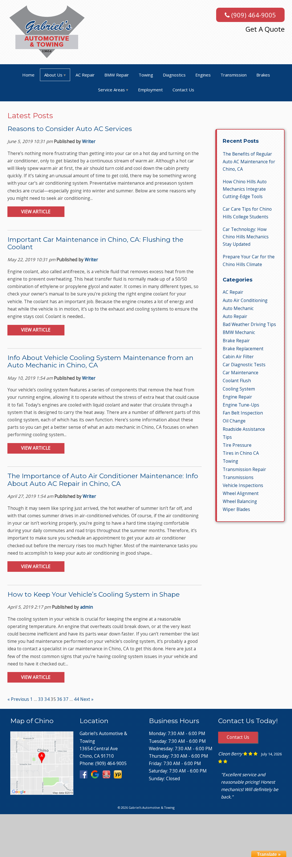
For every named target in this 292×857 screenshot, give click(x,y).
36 (59, 699)
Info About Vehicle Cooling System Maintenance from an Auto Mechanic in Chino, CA (100, 361)
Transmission (233, 75)
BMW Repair (116, 75)
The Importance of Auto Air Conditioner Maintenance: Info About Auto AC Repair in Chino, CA (102, 479)
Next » (87, 699)
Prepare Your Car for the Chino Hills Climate (249, 260)
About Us (53, 75)
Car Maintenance (240, 373)
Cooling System (239, 389)
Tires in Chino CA (241, 453)
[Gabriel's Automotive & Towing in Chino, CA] (42, 793)
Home (28, 75)
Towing (146, 75)
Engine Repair (237, 397)
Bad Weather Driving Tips (249, 324)
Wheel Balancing (240, 501)
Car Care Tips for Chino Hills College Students (247, 213)
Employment (150, 89)
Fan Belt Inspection (243, 413)
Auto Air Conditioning (245, 300)
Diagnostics (174, 75)
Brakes (263, 75)
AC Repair (85, 75)
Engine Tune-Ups (241, 405)
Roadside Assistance (244, 429)
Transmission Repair (244, 469)
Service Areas (111, 89)
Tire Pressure (237, 445)
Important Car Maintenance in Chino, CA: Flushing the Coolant (95, 243)
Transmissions (238, 477)
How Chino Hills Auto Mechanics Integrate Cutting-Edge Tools (245, 189)
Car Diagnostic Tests (244, 365)
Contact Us (183, 89)
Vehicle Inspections (243, 485)
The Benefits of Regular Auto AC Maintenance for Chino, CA (249, 161)
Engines (203, 75)
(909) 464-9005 (253, 15)
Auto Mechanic (238, 308)
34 (47, 699)
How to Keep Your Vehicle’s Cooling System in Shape (93, 594)
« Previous (18, 699)
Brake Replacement (243, 349)
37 (65, 699)
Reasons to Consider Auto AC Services (69, 129)
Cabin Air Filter (238, 357)
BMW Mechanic (239, 332)
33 (40, 699)
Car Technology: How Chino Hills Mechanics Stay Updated (246, 236)
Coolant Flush (237, 381)
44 (76, 699)
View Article (35, 212)
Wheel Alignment (241, 493)
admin (86, 607)
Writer (89, 141)
